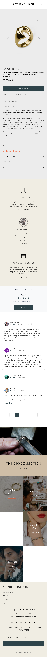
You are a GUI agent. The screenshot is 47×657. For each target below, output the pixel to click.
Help (4, 603)
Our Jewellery (8, 592)
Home (5, 11)
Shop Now (23, 468)
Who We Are (7, 596)
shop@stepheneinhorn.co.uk (23, 617)
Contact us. (7, 114)
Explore (5, 600)
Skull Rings (11, 562)
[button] (39, 39)
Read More (23, 243)
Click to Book (23, 277)
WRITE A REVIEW (23, 307)
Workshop (35, 492)
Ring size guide (8, 106)
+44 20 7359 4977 (23, 613)
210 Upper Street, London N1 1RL (23, 610)
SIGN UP (23, 644)
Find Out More (23, 210)
